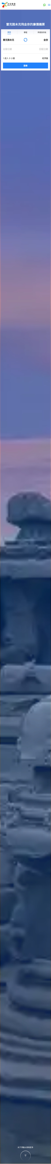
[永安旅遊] (8, 5)
